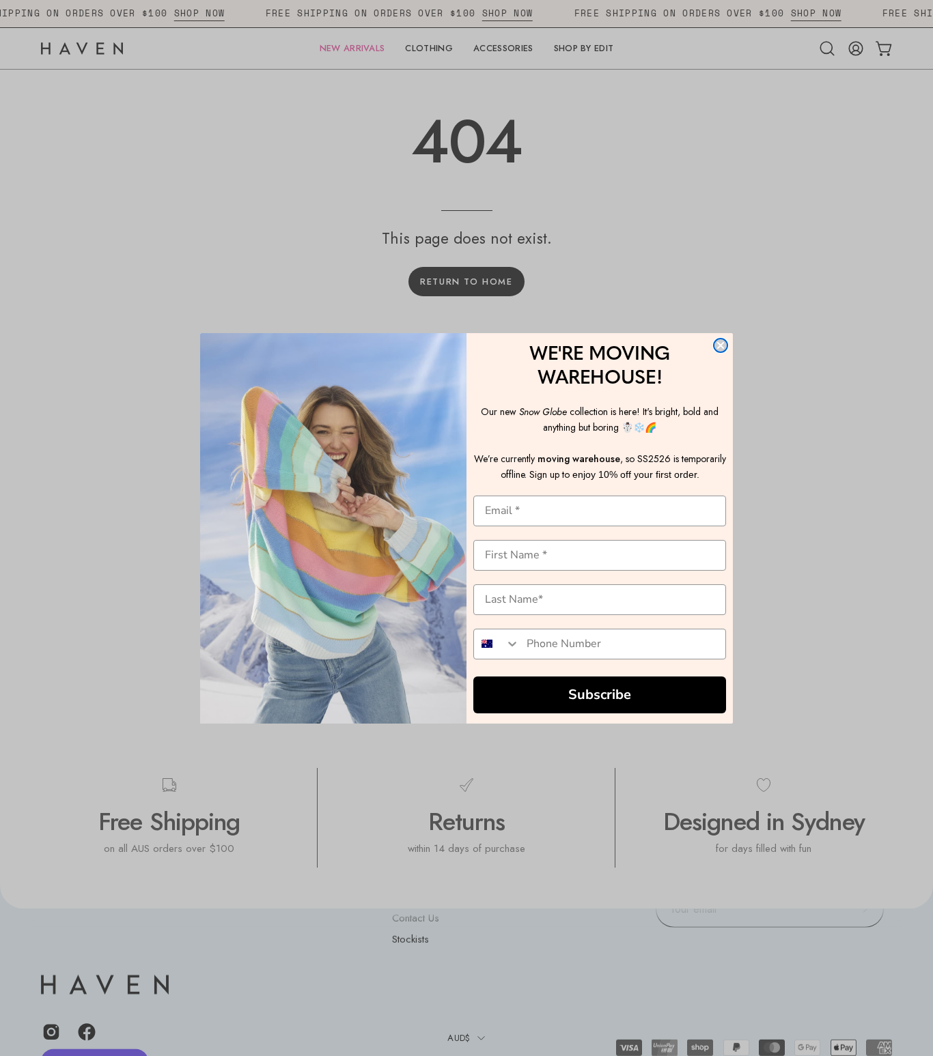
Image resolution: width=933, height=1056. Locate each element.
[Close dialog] (720, 345)
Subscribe (599, 694)
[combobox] (497, 644)
